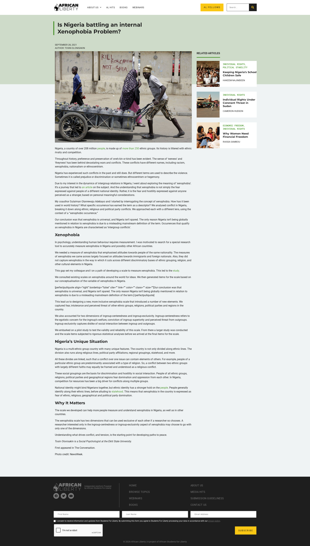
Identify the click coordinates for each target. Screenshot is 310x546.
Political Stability (235, 67)
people (101, 148)
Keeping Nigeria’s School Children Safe (240, 74)
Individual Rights (234, 64)
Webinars (138, 7)
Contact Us (199, 504)
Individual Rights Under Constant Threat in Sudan (239, 103)
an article (87, 187)
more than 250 (130, 148)
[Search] (253, 7)
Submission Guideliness (207, 498)
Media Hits (198, 491)
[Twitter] (64, 496)
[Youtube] (71, 496)
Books (124, 7)
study (176, 270)
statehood (117, 391)
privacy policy (214, 521)
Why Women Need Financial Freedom (236, 135)
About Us (197, 485)
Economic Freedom (233, 125)
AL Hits (110, 7)
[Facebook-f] (56, 496)
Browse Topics (139, 491)
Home (133, 485)
